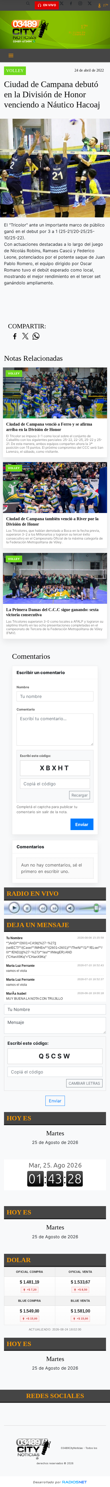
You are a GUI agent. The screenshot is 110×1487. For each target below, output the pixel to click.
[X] (63, 5)
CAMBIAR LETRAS (84, 1083)
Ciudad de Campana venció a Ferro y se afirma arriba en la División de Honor (49, 427)
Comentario (26, 709)
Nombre (23, 687)
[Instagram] (82, 5)
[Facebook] (72, 5)
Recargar (80, 795)
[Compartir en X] (25, 336)
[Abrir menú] (11, 55)
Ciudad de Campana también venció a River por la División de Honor (52, 521)
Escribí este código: (35, 756)
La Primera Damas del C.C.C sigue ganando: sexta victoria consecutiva (52, 612)
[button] (29, 5)
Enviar (81, 824)
